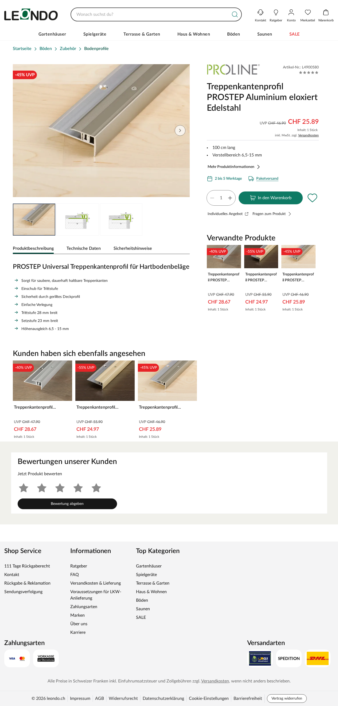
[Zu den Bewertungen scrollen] (309, 72)
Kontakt (11, 575)
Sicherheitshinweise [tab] (133, 248)
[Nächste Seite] (180, 130)
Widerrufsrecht (123, 698)
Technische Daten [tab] (84, 248)
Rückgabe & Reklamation (27, 583)
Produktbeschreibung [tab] (33, 248)
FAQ (74, 575)
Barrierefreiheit (248, 698)
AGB (99, 698)
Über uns (78, 624)
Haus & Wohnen (193, 34)
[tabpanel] (101, 296)
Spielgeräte (95, 34)
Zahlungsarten (83, 607)
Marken (77, 615)
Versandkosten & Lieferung (95, 583)
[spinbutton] (221, 197)
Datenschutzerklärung (163, 698)
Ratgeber (78, 566)
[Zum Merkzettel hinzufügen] (312, 197)
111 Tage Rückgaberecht (27, 566)
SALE (294, 34)
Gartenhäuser (52, 34)
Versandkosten (308, 135)
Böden (233, 34)
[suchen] (235, 14)
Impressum (80, 698)
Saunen (264, 34)
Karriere (78, 632)
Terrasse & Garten (141, 34)
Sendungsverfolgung (23, 592)
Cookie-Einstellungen (209, 698)
